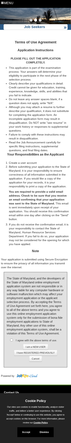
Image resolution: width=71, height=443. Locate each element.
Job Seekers (34, 27)
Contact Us (11, 392)
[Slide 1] (31, 20)
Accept (26, 432)
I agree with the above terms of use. (36, 340)
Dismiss (44, 432)
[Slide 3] (40, 20)
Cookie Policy (41, 422)
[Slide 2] (35, 20)
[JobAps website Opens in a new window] (26, 376)
